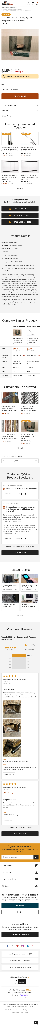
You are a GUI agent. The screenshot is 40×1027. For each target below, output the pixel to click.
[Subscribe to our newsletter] (36, 857)
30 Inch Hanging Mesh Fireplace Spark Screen (18, 341)
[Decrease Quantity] (9, 84)
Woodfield (14, 242)
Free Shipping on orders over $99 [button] (20, 954)
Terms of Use (15, 1012)
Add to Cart (20, 96)
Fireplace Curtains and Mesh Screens (12, 9)
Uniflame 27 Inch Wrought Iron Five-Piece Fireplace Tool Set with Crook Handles (10, 149)
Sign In (20, 912)
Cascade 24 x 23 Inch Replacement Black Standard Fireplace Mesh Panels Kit (9, 436)
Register (20, 905)
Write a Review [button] (20, 833)
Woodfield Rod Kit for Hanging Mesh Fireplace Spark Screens (28, 149)
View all (20, 188)
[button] (20, 215)
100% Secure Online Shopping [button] (20, 967)
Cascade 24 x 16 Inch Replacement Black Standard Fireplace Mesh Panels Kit (9, 408)
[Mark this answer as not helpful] (25, 494)
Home (3, 7)
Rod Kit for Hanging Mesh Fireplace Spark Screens (32, 341)
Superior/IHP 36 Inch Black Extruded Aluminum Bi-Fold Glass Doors (29, 177)
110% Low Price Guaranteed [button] (20, 961)
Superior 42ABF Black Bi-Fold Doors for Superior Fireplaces (9, 177)
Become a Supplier (20, 934)
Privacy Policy (24, 1012)
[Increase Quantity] (14, 84)
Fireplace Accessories (11, 7)
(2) (10, 23)
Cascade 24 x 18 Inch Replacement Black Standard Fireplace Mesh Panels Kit (28, 408)
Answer (8, 494)
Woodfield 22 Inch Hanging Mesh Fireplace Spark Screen (29, 436)
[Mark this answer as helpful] (21, 494)
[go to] (10, 138)
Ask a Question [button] (20, 552)
